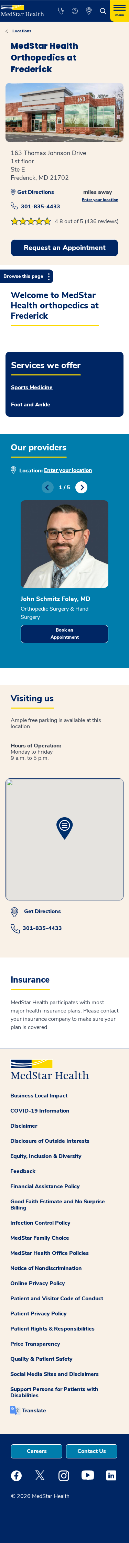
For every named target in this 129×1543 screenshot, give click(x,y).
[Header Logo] (21, 8)
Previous (48, 487)
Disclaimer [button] (23, 1126)
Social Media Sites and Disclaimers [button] (54, 1374)
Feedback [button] (22, 1171)
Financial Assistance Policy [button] (45, 1186)
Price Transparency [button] (35, 1344)
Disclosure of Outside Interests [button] (49, 1141)
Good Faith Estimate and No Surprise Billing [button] (57, 1205)
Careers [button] (37, 1451)
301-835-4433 (40, 206)
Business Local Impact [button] (38, 1095)
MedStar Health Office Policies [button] (49, 1253)
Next (81, 487)
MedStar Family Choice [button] (39, 1238)
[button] (61, 11)
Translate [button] (34, 1410)
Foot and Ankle (30, 404)
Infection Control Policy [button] (40, 1223)
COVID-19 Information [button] (39, 1111)
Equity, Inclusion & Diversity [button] (46, 1156)
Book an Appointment (65, 634)
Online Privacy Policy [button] (37, 1283)
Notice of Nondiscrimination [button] (46, 1268)
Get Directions (35, 192)
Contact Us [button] (91, 1451)
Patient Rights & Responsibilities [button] (52, 1329)
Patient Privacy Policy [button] (38, 1313)
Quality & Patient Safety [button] (41, 1359)
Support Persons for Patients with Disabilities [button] (54, 1392)
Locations (21, 31)
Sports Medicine (32, 387)
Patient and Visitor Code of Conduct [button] (56, 1298)
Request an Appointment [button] (65, 247)
